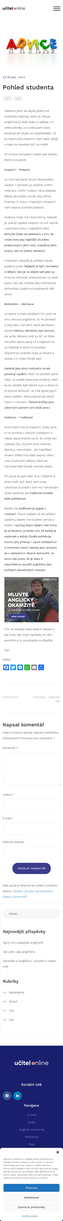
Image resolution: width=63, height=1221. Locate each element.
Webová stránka (13, 842)
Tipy (7, 98)
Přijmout (32, 1188)
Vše (18, 98)
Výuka (31, 1122)
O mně (31, 1115)
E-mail (8, 818)
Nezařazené (16, 992)
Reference (31, 1137)
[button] (57, 1152)
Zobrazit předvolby (31, 1207)
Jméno (8, 794)
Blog (31, 1144)
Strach (13, 1001)
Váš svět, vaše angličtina (19, 951)
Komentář (10, 748)
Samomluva (10, 697)
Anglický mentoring (31, 1129)
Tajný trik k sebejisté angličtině (23, 942)
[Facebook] (7, 1095)
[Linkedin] (17, 1095)
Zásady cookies (29, 1216)
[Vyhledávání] (31, 913)
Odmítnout (31, 1197)
